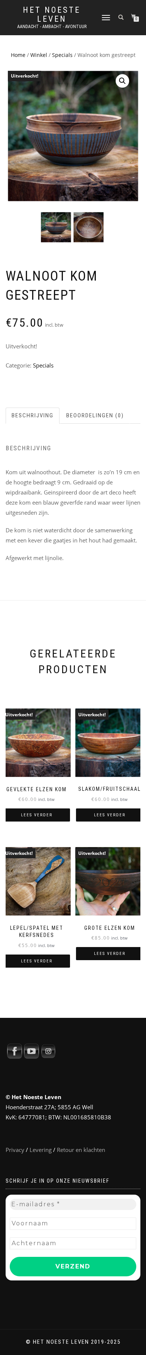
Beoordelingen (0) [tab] (95, 415)
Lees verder (36, 815)
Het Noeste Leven (51, 15)
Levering (41, 1149)
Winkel (38, 54)
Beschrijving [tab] (33, 415)
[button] (122, 81)
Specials (62, 54)
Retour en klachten (81, 1149)
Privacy (15, 1149)
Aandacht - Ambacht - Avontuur (51, 26)
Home (18, 54)
